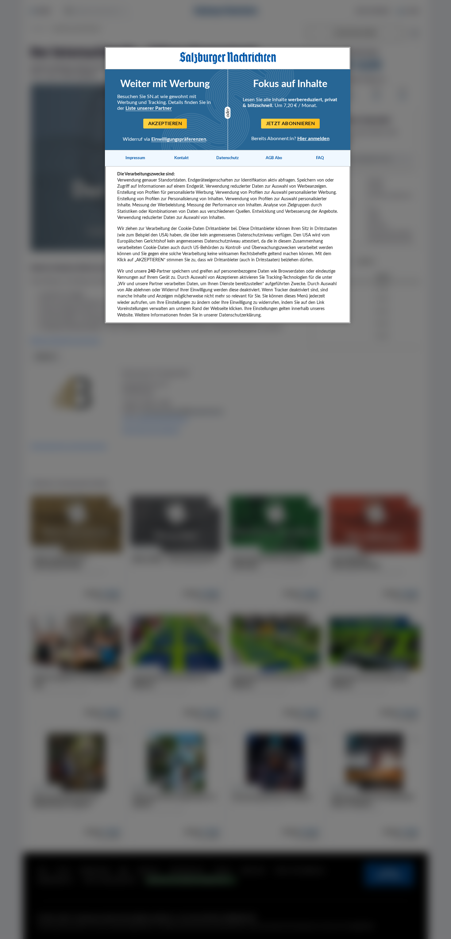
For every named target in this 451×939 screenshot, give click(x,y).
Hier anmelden (313, 138)
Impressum (135, 158)
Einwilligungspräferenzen (178, 139)
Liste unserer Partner (148, 108)
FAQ (320, 158)
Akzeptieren (165, 123)
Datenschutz (227, 158)
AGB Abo (274, 158)
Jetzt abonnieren (290, 123)
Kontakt (181, 158)
